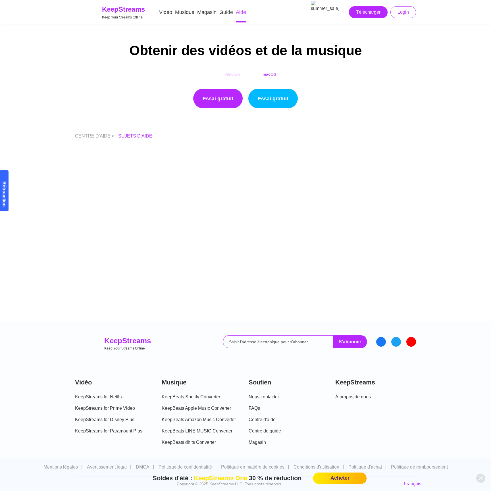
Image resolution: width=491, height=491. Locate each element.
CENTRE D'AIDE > (95, 136)
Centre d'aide (262, 419)
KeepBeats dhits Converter (189, 442)
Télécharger (368, 12)
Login (403, 12)
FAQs (254, 408)
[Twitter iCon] (396, 342)
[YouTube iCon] (411, 342)
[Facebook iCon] (381, 342)
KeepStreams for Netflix (99, 396)
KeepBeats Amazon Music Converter (199, 419)
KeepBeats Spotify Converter (191, 396)
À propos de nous (353, 396)
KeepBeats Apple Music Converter (196, 408)
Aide (241, 12)
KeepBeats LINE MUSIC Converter (197, 430)
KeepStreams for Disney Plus (104, 419)
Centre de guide (265, 430)
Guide (226, 12)
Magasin (207, 12)
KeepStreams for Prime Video (105, 408)
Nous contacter (264, 396)
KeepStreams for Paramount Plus (108, 430)
